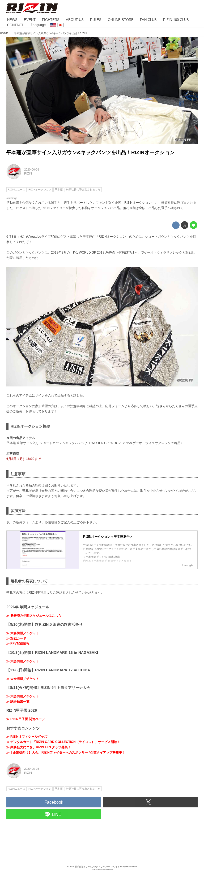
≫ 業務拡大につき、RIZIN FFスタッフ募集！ (38, 747)
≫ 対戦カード (16, 638)
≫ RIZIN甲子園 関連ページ (25, 719)
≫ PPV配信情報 (17, 643)
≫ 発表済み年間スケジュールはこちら (33, 615)
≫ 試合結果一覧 (17, 701)
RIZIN (28, 173)
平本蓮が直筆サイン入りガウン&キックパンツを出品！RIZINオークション (90, 152)
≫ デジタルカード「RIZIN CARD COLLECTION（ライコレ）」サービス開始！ (63, 742)
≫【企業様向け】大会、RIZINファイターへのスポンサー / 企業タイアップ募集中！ (65, 752)
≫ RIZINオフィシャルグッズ (26, 736)
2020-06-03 (31, 169)
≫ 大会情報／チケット (22, 633)
